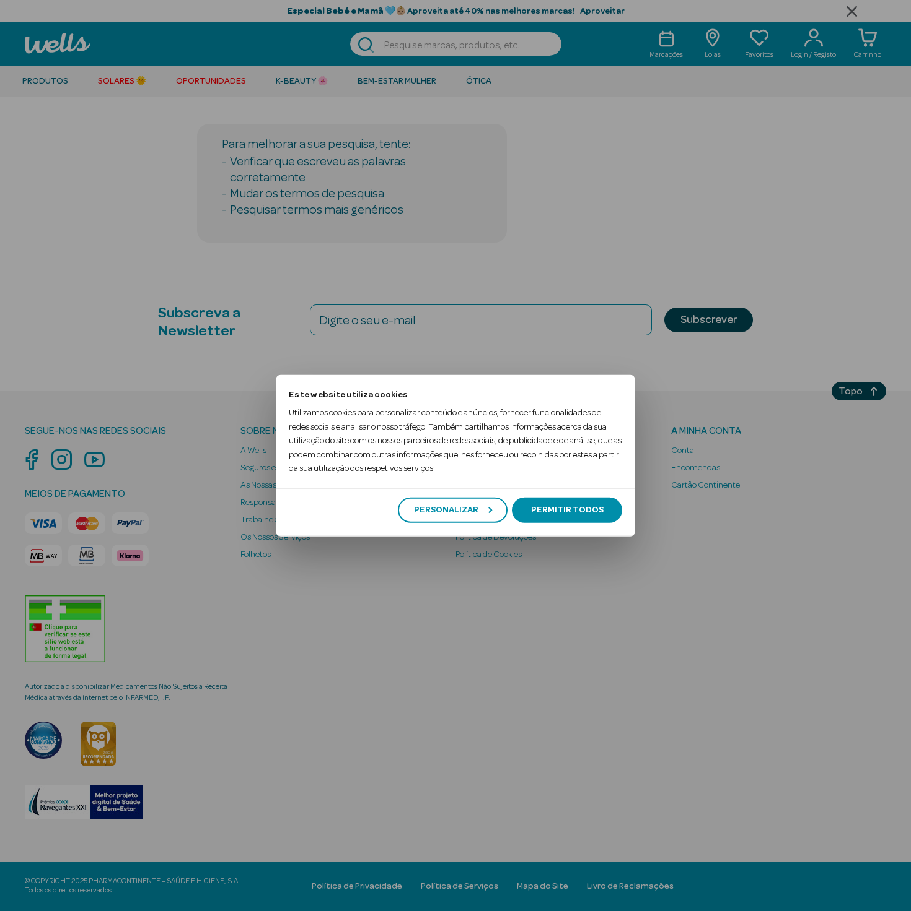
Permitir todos (567, 510)
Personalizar (446, 510)
